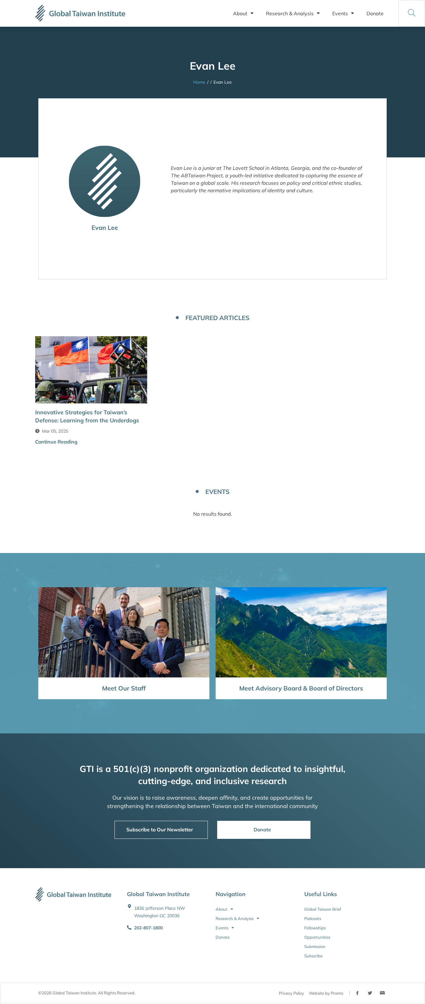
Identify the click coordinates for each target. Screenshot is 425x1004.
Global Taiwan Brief (322, 909)
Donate (375, 13)
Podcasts (312, 918)
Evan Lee (104, 227)
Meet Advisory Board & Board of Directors (301, 688)
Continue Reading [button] (56, 441)
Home (199, 82)
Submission (314, 946)
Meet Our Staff (124, 688)
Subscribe (313, 955)
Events (340, 13)
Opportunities (317, 937)
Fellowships (315, 927)
